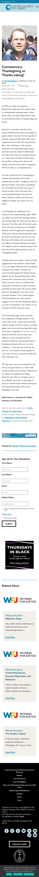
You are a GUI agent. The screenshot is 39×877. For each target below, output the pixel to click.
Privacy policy (29, 874)
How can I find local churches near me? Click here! (19, 786)
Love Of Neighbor (19, 782)
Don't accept (18, 874)
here (22, 816)
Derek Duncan (10, 80)
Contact (20, 794)
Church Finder (6, 1)
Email (5, 486)
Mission (19, 775)
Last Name (7, 474)
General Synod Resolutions (19, 790)
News (19, 797)
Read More (10, 637)
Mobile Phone (8, 497)
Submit (9, 523)
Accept (9, 874)
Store (20, 800)
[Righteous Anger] (19, 600)
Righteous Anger (13, 618)
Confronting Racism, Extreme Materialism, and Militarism (18, 676)
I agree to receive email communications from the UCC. (19, 509)
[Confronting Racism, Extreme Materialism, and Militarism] (19, 654)
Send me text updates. (10, 518)
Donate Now (19, 844)
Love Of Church (20, 778)
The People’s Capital (15, 733)
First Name (7, 463)
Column (15, 445)
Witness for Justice (28, 445)
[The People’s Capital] (19, 715)
